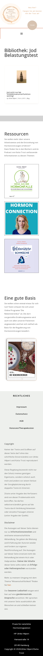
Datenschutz (22, 414)
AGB (21, 421)
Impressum (21, 407)
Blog (28, 98)
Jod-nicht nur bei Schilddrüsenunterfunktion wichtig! (19, 94)
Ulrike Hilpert (13, 98)
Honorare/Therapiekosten (21, 428)
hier (9, 585)
